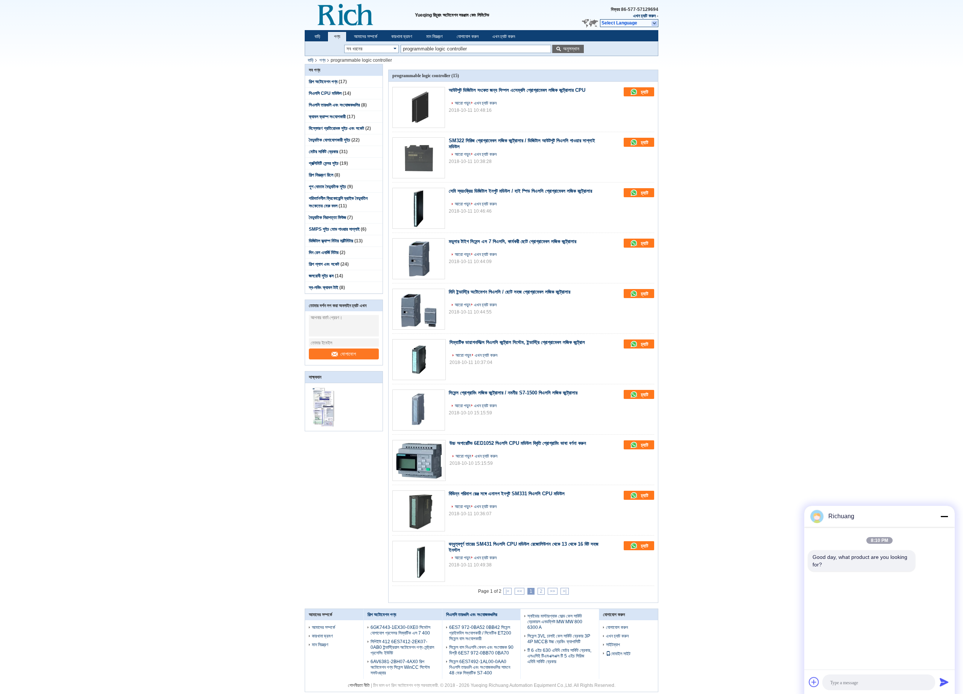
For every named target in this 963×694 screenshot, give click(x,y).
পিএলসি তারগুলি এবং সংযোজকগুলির (334, 105)
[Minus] (944, 516)
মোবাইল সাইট (620, 653)
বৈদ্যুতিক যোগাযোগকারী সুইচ (329, 140)
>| (565, 591)
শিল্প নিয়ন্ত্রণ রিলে (321, 175)
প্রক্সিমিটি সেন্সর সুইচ (324, 163)
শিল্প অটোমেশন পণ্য (323, 81)
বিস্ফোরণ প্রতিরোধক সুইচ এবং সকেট (336, 128)
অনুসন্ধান (571, 49)
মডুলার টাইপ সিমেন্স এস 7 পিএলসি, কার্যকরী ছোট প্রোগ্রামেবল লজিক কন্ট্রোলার (512, 241)
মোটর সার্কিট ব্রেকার (323, 151)
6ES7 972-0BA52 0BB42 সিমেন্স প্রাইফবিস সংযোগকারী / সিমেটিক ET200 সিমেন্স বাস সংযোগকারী (480, 633)
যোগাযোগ (348, 354)
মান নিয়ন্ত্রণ (434, 36)
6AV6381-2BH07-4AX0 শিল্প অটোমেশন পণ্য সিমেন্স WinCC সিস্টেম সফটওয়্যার (400, 667)
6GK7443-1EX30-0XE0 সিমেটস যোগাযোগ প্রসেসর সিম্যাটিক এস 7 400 (400, 630)
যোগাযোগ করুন (467, 36)
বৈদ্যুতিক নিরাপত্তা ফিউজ (327, 217)
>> (552, 591)
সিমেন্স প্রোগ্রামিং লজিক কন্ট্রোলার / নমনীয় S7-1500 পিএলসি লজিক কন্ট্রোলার (513, 393)
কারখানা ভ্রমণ (401, 36)
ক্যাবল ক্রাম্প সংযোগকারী (327, 116)
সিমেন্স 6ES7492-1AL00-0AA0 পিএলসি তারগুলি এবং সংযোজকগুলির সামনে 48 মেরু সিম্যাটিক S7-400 (479, 667)
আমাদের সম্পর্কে (365, 36)
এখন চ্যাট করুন (644, 15)
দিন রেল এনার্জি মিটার (324, 252)
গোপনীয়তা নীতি (359, 685)
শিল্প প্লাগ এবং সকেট (324, 264)
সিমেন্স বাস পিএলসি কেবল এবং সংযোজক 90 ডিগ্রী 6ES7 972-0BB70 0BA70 (481, 650)
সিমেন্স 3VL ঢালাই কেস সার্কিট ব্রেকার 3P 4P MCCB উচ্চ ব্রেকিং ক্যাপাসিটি (558, 638)
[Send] (944, 682)
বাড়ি (317, 36)
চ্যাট (643, 92)
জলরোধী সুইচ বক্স (321, 276)
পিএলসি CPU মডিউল (325, 93)
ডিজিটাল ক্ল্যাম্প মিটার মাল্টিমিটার (331, 241)
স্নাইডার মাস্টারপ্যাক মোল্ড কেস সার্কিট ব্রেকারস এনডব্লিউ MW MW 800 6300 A (554, 621)
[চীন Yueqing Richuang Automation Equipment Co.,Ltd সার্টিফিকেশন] (324, 426)
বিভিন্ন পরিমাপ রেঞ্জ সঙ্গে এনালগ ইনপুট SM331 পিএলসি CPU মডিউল (507, 493)
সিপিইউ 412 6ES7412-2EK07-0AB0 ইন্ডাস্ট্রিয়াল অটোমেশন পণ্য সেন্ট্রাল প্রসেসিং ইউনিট (402, 647)
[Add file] (814, 682)
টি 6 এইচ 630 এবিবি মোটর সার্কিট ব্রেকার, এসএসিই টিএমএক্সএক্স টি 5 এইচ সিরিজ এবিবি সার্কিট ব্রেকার (559, 656)
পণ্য (337, 36)
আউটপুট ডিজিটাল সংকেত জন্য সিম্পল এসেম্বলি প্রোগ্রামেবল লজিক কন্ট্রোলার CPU (517, 90)
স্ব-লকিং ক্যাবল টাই (323, 287)
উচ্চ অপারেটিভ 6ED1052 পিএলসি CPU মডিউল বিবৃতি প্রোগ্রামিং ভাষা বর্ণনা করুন (518, 443)
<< (519, 591)
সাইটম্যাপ (613, 644)
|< (507, 591)
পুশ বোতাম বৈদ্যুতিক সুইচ (327, 186)
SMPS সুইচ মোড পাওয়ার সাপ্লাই (334, 229)
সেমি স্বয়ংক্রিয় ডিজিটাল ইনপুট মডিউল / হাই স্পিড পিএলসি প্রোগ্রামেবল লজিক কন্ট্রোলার (520, 191)
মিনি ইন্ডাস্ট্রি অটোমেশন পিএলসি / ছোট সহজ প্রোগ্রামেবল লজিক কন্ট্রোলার (509, 292)
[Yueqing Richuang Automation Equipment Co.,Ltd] (360, 15)
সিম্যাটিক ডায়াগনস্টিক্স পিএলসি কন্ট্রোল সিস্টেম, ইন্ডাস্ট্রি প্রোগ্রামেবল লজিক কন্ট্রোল (517, 342)
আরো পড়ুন (462, 103)
